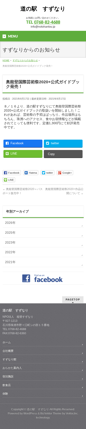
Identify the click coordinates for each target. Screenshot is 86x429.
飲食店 (7, 385)
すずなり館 (9, 359)
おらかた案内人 (12, 367)
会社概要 (8, 350)
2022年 (10, 252)
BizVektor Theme (50, 413)
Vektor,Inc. (72, 413)
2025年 (10, 232)
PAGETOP (73, 299)
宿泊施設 (8, 376)
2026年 (10, 223)
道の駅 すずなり (43, 9)
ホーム (7, 342)
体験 (5, 393)
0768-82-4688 (47, 22)
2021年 (10, 262)
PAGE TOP (79, 411)
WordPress (30, 413)
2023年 (10, 242)
